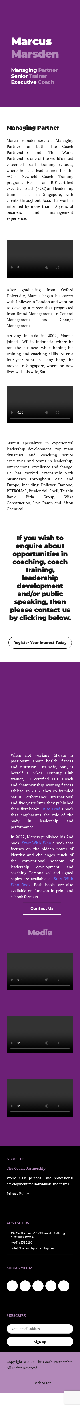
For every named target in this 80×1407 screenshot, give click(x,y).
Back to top (42, 1383)
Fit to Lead (50, 809)
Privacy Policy (18, 1193)
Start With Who (36, 842)
